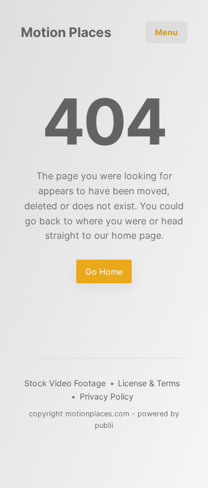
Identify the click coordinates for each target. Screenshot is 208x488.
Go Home (104, 271)
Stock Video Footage (65, 383)
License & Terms (149, 383)
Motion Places (66, 32)
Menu (166, 32)
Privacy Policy (106, 396)
